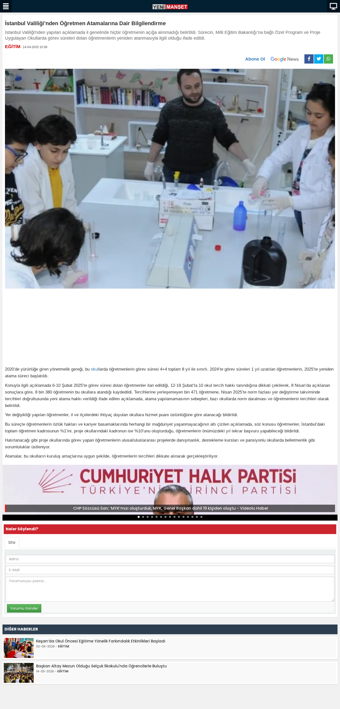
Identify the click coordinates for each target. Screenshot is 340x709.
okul (95, 369)
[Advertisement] (170, 328)
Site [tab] (11, 542)
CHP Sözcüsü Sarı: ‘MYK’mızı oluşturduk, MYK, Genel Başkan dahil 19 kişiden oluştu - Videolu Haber (170, 508)
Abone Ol (255, 59)
